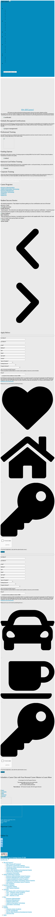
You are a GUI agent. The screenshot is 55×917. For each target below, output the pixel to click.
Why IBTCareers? (9, 8)
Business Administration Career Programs (22, 22)
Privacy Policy (3, 831)
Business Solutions (10, 32)
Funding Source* (4, 363)
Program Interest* (5, 366)
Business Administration (15, 46)
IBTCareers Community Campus (18, 11)
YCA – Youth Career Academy (17, 41)
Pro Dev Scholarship (14, 58)
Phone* (10, 374)
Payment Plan (11, 62)
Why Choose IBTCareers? (15, 10)
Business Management (14, 47)
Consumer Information (15, 19)
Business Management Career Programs (21, 24)
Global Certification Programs (15, 21)
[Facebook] (27, 839)
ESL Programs (11, 30)
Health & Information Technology (19, 51)
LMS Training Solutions (15, 35)
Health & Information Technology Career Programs (26, 27)
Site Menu (5, 67)
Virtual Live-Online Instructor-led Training (23, 13)
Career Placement (13, 14)
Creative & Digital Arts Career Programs (22, 25)
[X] (27, 846)
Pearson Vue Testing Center (17, 18)
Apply (5, 63)
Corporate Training (13, 33)
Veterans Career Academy (16, 57)
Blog (5, 44)
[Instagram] (27, 841)
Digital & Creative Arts (15, 49)
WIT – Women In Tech (13, 43)
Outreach (7, 36)
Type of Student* (4, 361)
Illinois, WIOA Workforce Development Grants (24, 16)
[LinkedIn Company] (27, 844)
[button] (27, 249)
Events (6, 54)
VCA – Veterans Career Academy (18, 40)
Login (6, 76)
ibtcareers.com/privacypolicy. (7, 381)
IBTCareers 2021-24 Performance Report (21, 38)
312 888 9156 (5, 822)
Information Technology (16, 52)
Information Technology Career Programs (23, 29)
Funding (6, 55)
